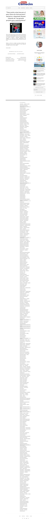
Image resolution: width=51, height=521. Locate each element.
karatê (27, 333)
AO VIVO (25, 127)
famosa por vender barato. (24, 258)
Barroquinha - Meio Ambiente (24, 146)
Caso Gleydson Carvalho (23, 175)
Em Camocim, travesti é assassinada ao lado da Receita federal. (40, 78)
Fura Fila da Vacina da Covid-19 (24, 280)
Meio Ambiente (22, 347)
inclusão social (25, 313)
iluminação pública (22, 307)
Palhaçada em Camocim (23, 392)
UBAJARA (27, 491)
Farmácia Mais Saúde (23, 264)
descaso (21, 226)
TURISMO (21, 490)
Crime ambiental (22, 209)
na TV (23, 365)
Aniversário (27, 126)
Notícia (24, 370)
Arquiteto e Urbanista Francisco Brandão (24, 132)
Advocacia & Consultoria (23, 110)
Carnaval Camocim (22, 170)
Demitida (21, 221)
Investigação (25, 322)
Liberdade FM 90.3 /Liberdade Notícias (24, 338)
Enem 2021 (21, 242)
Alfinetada (21, 116)
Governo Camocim (22, 286)
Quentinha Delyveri (22, 451)
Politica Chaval (28, 427)
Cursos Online (22, 215)
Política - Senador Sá (26, 415)
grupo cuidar (22, 297)
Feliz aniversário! (26, 268)
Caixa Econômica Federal (23, 157)
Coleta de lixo (27, 190)
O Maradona (28, 375)
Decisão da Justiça (22, 216)
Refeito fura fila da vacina (24, 458)
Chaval (26, 181)
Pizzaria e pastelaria (23, 404)
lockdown (21, 342)
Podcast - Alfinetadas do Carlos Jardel (24, 407)
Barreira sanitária (26, 142)
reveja (24, 463)
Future (27, 281)
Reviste (27, 463)
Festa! (26, 269)
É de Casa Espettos (22, 232)
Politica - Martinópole (23, 421)
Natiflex (21, 366)
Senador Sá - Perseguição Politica (25, 474)
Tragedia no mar (25, 485)
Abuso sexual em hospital (23, 105)
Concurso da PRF (22, 194)
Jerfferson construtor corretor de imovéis (25, 328)
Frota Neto (27, 275)
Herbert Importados (23, 298)
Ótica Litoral (22, 388)
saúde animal (22, 469)
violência (21, 507)
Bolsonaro (21, 152)
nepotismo (28, 366)
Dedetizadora (26, 220)
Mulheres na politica (23, 364)
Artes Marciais (22, 135)
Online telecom (22, 377)
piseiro (25, 403)
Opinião (26, 377)
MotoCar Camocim (22, 360)
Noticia (21, 370)
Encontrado (21, 241)
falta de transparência (23, 257)
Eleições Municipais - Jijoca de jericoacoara (24, 237)
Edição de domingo (26, 233)
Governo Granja (28, 291)
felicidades (21, 268)
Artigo (26, 135)
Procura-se (21, 442)
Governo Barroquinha (23, 285)
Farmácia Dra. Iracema (23, 263)
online (28, 376)
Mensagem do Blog (27, 347)
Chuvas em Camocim (23, 184)
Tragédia (21, 485)
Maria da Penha (28, 343)
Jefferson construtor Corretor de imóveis (25, 326)
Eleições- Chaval (22, 240)
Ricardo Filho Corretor (23, 464)
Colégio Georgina (27, 189)
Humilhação (26, 302)
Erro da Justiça (22, 247)
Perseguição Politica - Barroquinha (25, 398)
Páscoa (21, 394)
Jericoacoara (22, 329)
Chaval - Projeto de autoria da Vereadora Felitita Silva (24, 183)
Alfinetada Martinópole (23, 121)
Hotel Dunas (22, 302)
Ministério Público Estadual (24, 349)
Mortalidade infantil (23, 354)
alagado (21, 115)
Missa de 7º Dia (22, 353)
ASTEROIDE (26, 136)
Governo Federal (22, 291)
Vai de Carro (27, 497)
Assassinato (22, 136)
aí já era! (28, 114)
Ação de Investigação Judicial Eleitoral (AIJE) (24, 106)
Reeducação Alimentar (23, 457)
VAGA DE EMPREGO (22, 497)
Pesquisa (21, 403)
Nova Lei (29, 371)
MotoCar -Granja (22, 359)
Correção (26, 205)
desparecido (25, 226)
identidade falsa (22, 303)
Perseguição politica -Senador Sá (25, 399)
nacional (26, 365)
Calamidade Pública (22, 158)
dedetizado (21, 220)
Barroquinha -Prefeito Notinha (24, 147)
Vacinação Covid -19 (23, 496)
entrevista (26, 246)
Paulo (24, 394)
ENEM (25, 241)
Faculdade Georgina (23, 253)
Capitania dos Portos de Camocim (25, 168)
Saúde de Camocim (27, 469)
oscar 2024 (21, 387)
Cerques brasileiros (23, 180)
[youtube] (8, 7)
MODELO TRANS (27, 353)
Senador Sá (21, 473)
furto (21, 281)
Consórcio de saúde (23, 204)
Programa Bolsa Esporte (23, 443)
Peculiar (27, 394)
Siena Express (27, 475)
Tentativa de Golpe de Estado (24, 480)
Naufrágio (24, 366)
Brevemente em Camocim (23, 153)
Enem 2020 (28, 241)
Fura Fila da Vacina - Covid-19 (24, 279)
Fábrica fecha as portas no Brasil (25, 252)
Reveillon (21, 463)
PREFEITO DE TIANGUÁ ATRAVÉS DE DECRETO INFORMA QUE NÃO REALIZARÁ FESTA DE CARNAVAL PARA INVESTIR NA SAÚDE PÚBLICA (39, 74)
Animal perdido (22, 126)
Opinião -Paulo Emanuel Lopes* (24, 382)
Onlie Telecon (24, 376)
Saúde (21, 468)
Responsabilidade (25, 462)
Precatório (21, 438)
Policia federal (22, 414)
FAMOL (28, 257)
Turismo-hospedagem (26, 490)
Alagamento (25, 115)
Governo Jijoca (22, 292)
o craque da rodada (23, 375)
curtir (26, 215)
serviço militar (22, 475)
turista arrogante (22, 491)
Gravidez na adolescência (23, 296)
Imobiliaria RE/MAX (22, 308)
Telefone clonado (26, 479)
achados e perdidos (23, 109)
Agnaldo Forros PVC (23, 114)
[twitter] (7, 7)
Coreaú (28, 204)
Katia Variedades (22, 334)
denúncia (24, 221)
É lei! (27, 232)
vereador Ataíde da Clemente (24, 501)
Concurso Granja (22, 195)
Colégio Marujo (22, 190)
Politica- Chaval (22, 432)
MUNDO (21, 365)
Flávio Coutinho (22, 275)
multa (27, 364)
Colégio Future (22, 189)
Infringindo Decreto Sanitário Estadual (24, 319)
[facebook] (6, 7)
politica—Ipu (27, 432)
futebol (24, 281)
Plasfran (21, 405)
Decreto (27, 216)
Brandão (25, 152)
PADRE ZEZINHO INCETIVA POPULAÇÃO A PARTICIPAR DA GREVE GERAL (40, 71)
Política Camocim (22, 427)
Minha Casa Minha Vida (23, 348)
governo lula (27, 292)
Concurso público (22, 196)
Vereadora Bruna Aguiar (23, 503)
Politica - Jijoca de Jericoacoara (24, 420)
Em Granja (27, 240)
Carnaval (21, 169)
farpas (28, 264)
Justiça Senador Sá (23, 333)
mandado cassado (22, 343)
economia (21, 233)
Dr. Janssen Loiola (22, 231)
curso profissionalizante (23, 214)
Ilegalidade (27, 303)
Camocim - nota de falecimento (24, 163)
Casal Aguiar (22, 174)
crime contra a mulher (23, 210)
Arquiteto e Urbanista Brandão (24, 131)
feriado (21, 269)
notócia (21, 371)
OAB (20, 376)
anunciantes (22, 127)
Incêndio (21, 313)
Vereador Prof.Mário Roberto (24, 502)
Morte (28, 354)
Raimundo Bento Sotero (23, 452)
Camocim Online (22, 164)
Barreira (21, 142)
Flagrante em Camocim (23, 274)
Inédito (26, 314)
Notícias (27, 370)
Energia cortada (26, 242)
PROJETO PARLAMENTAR (23, 446)
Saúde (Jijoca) (25, 468)
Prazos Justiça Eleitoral (23, 437)
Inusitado (21, 322)
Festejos (27, 270)
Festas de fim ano (22, 270)
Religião (21, 462)
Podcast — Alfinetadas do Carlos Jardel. (24, 408)
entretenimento (22, 246)
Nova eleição (25, 371)
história (28, 298)
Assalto (29, 135)
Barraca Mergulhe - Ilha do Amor (24, 141)
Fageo (27, 253)
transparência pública (23, 486)
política (21, 415)
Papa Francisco (22, 393)
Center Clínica (22, 179)
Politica (26, 414)
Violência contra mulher (23, 508)
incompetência (22, 314)
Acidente (28, 109)
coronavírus (22, 205)
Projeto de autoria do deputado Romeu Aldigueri (24, 445)
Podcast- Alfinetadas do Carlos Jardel (24, 411)
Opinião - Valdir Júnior (23, 381)
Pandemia (28, 392)
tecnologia (21, 479)
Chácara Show (22, 181)
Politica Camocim (22, 426)
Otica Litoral (26, 387)
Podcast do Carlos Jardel (23, 410)
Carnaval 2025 (26, 169)
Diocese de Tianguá (26, 227)
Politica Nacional (22, 431)
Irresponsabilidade (22, 323)
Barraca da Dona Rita (23, 140)
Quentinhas (28, 451)
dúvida (27, 231)
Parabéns (26, 393)
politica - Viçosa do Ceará (23, 425)
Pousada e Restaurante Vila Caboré (25, 436)
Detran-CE (21, 227)
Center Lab (26, 179)
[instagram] (10, 7)
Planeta (28, 404)
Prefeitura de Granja (27, 438)
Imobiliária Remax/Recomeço (24, 309)
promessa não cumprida (23, 447)
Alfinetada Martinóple (23, 120)
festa (24, 269)
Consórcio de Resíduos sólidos (24, 203)
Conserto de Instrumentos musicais (24, 200)
